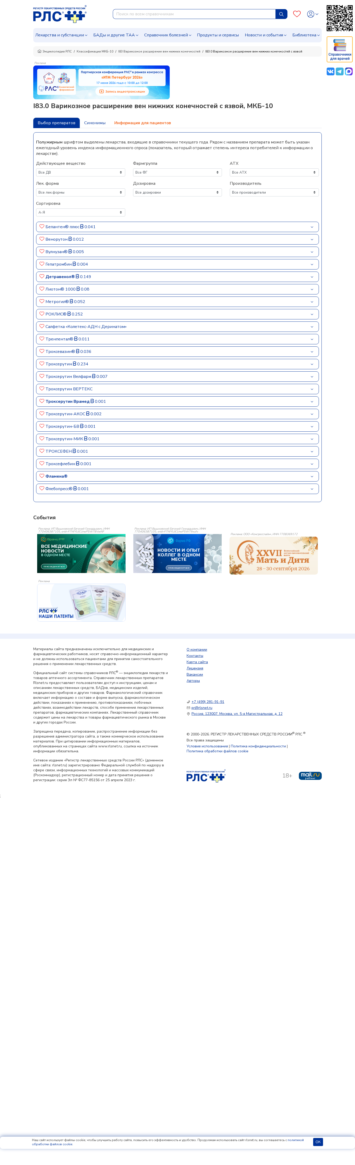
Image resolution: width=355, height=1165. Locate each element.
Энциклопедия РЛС (57, 51)
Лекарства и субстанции (59, 35)
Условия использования (207, 746)
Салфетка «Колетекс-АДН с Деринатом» (86, 327)
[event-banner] (273, 556)
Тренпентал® (59, 339)
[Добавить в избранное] (42, 227)
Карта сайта (197, 662)
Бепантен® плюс (62, 227)
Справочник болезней (166, 35)
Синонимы (95, 123)
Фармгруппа (145, 163)
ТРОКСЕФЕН (59, 451)
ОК (318, 1142)
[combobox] (194, 14)
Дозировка (144, 183)
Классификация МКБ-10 (95, 51)
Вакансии (195, 674)
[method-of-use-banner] (101, 82)
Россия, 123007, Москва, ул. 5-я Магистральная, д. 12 (237, 713)
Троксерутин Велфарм (68, 376)
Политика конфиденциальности (258, 746)
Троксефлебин (60, 464)
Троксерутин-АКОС (65, 414)
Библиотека (304, 35)
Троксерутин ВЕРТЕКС (69, 389)
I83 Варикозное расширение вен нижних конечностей (159, 51)
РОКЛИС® (56, 314)
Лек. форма (47, 183)
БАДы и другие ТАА (114, 35)
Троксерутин (59, 364)
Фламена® (56, 476)
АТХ (234, 163)
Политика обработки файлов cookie (217, 751)
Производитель (245, 183)
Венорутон (57, 239)
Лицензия (195, 668)
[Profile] (313, 14)
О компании (197, 649)
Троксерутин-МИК (64, 439)
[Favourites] (297, 14)
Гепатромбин (59, 264)
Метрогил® (57, 302)
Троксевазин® (60, 351)
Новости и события (264, 35)
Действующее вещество (61, 163)
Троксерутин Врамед (68, 401)
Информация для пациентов (142, 123)
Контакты (195, 655)
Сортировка (48, 203)
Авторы (193, 680)
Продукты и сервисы (218, 35)
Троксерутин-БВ (62, 426)
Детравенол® (60, 277)
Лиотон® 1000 (61, 289)
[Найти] (281, 14)
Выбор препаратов (56, 123)
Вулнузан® (57, 252)
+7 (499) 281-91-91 (208, 701)
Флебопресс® (59, 489)
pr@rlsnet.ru (202, 707)
